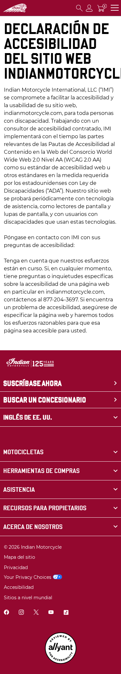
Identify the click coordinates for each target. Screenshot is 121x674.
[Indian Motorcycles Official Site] (15, 8)
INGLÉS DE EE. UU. (27, 417)
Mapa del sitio (19, 557)
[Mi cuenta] (89, 8)
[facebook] (6, 613)
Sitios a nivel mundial (28, 598)
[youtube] (51, 613)
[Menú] (114, 8)
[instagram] (21, 613)
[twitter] (36, 613)
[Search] (79, 8)
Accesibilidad (19, 587)
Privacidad (16, 567)
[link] (60, 452)
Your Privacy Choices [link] (27, 577)
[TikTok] (65, 613)
